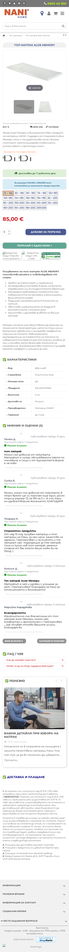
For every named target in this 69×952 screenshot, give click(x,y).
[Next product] (65, 35)
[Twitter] (9, 3)
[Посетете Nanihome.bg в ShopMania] (46, 939)
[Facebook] (5, 3)
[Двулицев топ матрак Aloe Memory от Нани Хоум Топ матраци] (24, 106)
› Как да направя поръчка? (20, 660)
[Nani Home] (17, 13)
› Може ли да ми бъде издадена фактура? (29, 666)
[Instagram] (24, 3)
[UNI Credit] (31, 256)
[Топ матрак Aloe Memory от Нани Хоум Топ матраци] (45, 106)
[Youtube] (14, 3)
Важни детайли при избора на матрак (31, 735)
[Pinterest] (19, 3)
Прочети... (11, 760)
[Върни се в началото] (4, 35)
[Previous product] (63, 35)
